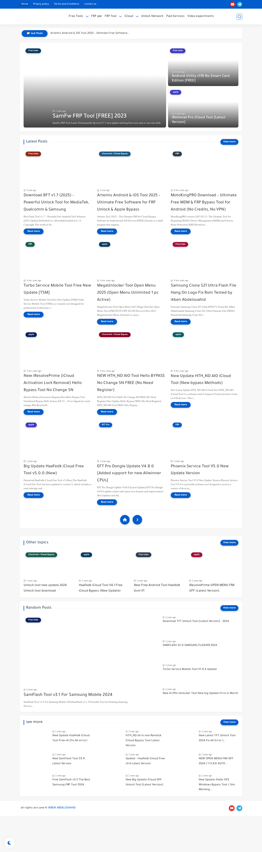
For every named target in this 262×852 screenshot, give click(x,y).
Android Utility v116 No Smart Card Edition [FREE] (201, 78)
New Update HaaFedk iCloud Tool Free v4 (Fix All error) (71, 738)
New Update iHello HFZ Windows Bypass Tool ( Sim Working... (217, 784)
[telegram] (239, 4)
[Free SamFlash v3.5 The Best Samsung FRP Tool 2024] (36, 782)
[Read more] (34, 231)
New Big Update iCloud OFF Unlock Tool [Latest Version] (144, 782)
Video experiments (200, 16)
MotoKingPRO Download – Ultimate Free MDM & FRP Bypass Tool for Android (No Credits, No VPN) (204, 202)
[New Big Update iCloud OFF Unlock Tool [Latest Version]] (110, 782)
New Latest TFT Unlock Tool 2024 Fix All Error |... (217, 738)
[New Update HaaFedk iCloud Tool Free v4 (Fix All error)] (36, 738)
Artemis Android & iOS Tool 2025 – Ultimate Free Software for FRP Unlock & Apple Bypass (128, 202)
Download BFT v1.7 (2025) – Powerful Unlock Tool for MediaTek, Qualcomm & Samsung (56, 202)
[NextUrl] (137, 520)
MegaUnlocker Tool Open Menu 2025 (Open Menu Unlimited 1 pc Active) (128, 293)
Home (24, 4)
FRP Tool (110, 16)
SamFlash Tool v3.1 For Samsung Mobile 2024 (68, 695)
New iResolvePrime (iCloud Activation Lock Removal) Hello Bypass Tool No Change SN (53, 383)
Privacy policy (41, 4)
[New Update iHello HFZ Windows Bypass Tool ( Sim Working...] (183, 782)
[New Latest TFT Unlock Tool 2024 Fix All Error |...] (183, 738)
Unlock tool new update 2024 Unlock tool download (45, 588)
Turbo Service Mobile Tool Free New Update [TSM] (57, 289)
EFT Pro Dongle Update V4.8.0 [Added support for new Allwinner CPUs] (129, 473)
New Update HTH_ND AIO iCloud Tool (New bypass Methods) (201, 380)
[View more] (229, 142)
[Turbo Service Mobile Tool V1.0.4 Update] (147, 672)
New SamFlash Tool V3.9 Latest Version (68, 761)
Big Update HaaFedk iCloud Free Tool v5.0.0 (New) (54, 470)
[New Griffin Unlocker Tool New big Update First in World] (147, 696)
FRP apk (96, 16)
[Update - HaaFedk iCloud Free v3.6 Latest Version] (110, 761)
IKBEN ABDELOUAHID (62, 808)
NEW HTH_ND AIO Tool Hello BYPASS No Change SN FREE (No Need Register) (131, 383)
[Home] (125, 520)
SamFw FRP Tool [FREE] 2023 (90, 117)
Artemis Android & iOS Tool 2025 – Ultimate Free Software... (90, 33)
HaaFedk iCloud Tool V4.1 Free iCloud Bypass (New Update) (100, 588)
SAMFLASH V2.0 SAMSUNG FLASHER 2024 (190, 645)
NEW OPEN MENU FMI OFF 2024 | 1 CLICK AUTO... (216, 761)
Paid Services (175, 16)
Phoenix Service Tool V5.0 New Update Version (200, 470)
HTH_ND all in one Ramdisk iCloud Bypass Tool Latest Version (143, 740)
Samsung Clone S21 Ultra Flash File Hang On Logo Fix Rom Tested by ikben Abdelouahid (203, 293)
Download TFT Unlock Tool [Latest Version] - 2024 (196, 621)
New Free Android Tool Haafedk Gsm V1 (157, 588)
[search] (239, 17)
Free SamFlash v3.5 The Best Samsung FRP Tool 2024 (71, 782)
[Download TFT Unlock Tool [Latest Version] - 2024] (147, 624)
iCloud (128, 16)
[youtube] (232, 4)
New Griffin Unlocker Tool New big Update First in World (200, 693)
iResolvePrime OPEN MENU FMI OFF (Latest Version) (212, 588)
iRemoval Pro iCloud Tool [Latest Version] (199, 120)
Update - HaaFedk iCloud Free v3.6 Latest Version (145, 761)
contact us (90, 4)
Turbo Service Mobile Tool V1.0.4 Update (190, 669)
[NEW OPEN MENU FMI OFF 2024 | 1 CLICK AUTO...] (183, 761)
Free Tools (76, 16)
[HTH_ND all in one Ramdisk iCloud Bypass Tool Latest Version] (110, 738)
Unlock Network (152, 16)
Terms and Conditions (66, 4)
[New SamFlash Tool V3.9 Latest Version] (36, 761)
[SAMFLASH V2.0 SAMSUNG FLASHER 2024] (147, 648)
